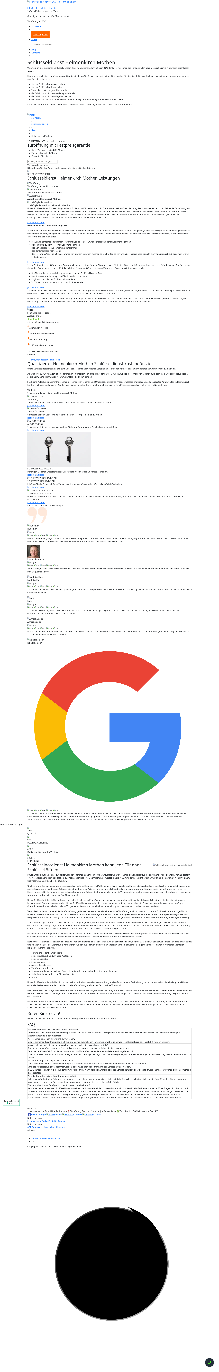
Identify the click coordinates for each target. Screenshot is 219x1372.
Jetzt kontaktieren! (36, 405)
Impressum (37, 1127)
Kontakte (35, 52)
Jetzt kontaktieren (35, 222)
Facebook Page (38, 1114)
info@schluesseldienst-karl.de (41, 8)
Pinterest (77, 1114)
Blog (33, 49)
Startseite (36, 26)
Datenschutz (49, 1127)
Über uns (60, 1127)
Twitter (58, 1114)
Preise (34, 39)
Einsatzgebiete (40, 34)
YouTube (97, 1114)
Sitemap (62, 1121)
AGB (29, 1127)
